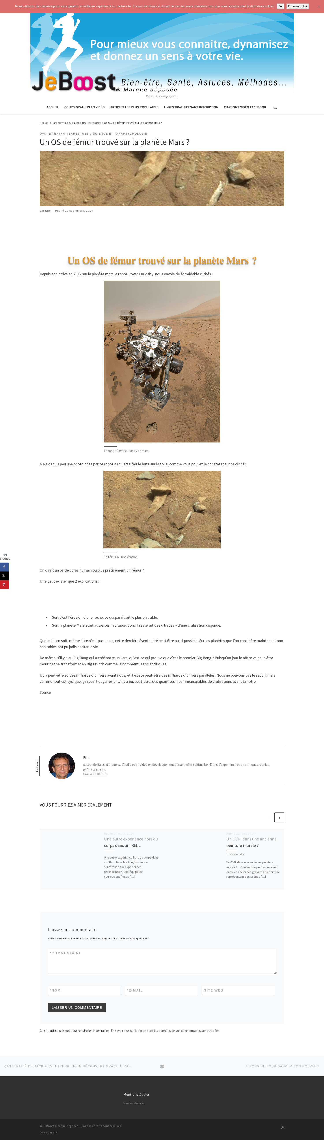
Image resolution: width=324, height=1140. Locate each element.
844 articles (95, 774)
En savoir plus (297, 6)
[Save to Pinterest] (4, 584)
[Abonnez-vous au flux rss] (282, 1127)
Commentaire (66, 953)
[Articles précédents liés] (269, 817)
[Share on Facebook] (4, 567)
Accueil (44, 123)
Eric (48, 210)
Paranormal (59, 123)
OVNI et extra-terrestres (85, 123)
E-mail (135, 990)
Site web (213, 990)
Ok (280, 6)
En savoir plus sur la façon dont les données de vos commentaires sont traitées (165, 1031)
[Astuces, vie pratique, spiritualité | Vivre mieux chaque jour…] (162, 47)
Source (45, 692)
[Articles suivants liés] (279, 817)
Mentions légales (133, 1103)
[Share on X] (4, 575)
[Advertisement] (162, 230)
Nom (55, 990)
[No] (318, 6)
